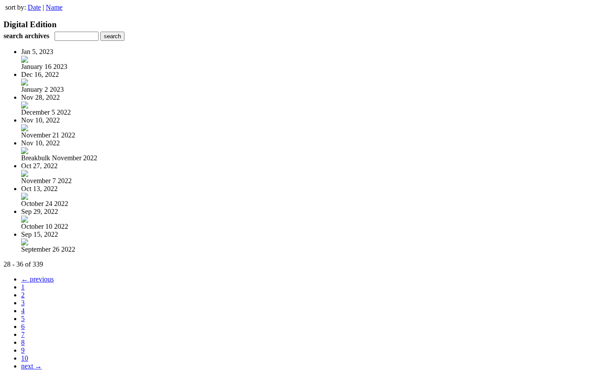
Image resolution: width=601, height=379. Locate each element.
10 (24, 358)
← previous (37, 279)
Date (34, 7)
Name (54, 7)
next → (31, 366)
